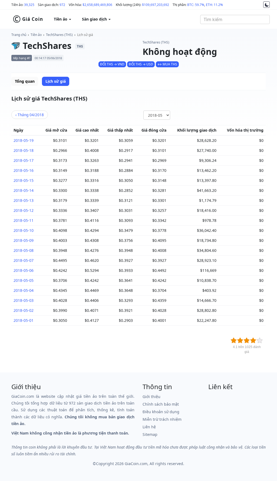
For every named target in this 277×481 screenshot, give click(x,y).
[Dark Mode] (266, 4)
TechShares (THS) (59, 34)
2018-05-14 (24, 190)
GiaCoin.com (136, 463)
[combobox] (235, 19)
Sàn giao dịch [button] (95, 19)
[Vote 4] (253, 340)
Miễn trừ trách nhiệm (162, 419)
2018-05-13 (24, 200)
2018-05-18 (24, 150)
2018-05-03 (24, 300)
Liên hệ (149, 426)
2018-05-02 (24, 310)
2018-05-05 (24, 280)
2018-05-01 (24, 320)
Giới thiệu (151, 396)
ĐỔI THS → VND (112, 64)
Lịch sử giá (85, 34)
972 (62, 4)
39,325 (29, 4)
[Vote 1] (233, 340)
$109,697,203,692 (155, 4)
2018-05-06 (24, 270)
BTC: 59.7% (195, 4)
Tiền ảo (36, 34)
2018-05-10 (24, 230)
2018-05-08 (24, 250)
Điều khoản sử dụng (161, 411)
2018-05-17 (24, 160)
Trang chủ (18, 34)
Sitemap (150, 434)
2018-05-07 (24, 260)
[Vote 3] (246, 340)
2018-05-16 (24, 170)
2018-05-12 (24, 210)
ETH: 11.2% (214, 4)
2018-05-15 (24, 180)
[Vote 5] (259, 340)
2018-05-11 (24, 220)
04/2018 (29, 114)
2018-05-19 (24, 140)
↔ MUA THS (167, 64)
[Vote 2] (240, 340)
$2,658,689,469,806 (97, 4)
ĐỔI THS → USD (141, 64)
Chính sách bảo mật (161, 404)
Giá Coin (28, 19)
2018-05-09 (24, 240)
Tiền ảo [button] (61, 19)
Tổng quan (25, 81)
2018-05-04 (24, 290)
